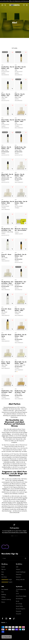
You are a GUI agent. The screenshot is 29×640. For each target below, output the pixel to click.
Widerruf (18, 569)
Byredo (17, 601)
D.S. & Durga (19, 603)
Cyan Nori (24, 497)
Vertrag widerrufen (20, 579)
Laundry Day (20, 502)
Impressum (18, 576)
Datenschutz (18, 574)
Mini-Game (4, 576)
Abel (2, 92)
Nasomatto (18, 611)
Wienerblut (18, 613)
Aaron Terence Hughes (21, 596)
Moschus (10, 502)
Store (2, 571)
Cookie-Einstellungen (21, 571)
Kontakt (3, 566)
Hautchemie (5, 488)
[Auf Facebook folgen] (2, 619)
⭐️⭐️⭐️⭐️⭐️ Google (6, 579)
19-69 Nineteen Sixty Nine (21, 590)
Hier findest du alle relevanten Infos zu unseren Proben (14, 532)
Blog (2, 574)
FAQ (2, 591)
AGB (17, 566)
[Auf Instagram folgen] (6, 619)
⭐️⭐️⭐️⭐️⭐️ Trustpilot (6, 582)
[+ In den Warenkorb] (12, 88)
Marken (3, 435)
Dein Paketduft (4, 589)
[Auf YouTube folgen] (10, 619)
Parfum (9, 434)
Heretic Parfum (19, 606)
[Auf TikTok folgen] (14, 619)
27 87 (17, 593)
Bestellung (3, 594)
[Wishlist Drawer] (24, 5)
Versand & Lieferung (6, 599)
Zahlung (3, 597)
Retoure (3, 602)
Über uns (3, 569)
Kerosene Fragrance (20, 608)
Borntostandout (19, 598)
